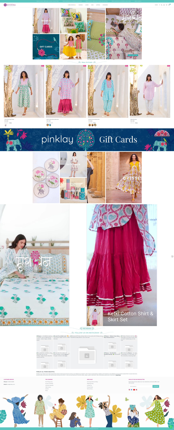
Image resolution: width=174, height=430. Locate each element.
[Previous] (89, 34)
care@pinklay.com (11, 384)
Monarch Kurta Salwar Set (93, 119)
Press (46, 390)
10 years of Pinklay (49, 383)
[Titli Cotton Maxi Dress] (24, 91)
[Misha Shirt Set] (150, 91)
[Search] (161, 5)
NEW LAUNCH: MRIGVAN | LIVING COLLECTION (60, 1)
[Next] (140, 34)
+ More (10, 122)
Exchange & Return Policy (92, 381)
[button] (169, 5)
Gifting (98, 4)
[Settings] (164, 5)
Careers (47, 388)
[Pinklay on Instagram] (129, 390)
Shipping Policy (90, 383)
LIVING (87, 4)
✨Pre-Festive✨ (72, 4)
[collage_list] (46, 20)
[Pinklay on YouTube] (134, 390)
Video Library (48, 387)
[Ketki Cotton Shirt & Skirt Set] (66, 91)
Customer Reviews (49, 385)
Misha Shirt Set (133, 119)
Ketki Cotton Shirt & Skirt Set (52, 119)
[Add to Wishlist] (43, 116)
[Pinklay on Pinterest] (136, 390)
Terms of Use (90, 388)
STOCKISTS (105, 4)
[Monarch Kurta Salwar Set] (108, 91)
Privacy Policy (90, 387)
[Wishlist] (166, 5)
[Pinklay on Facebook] (131, 390)
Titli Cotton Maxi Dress (9, 119)
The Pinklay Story (49, 381)
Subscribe (156, 386)
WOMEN (81, 4)
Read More (118, 375)
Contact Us (89, 385)
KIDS (92, 4)
